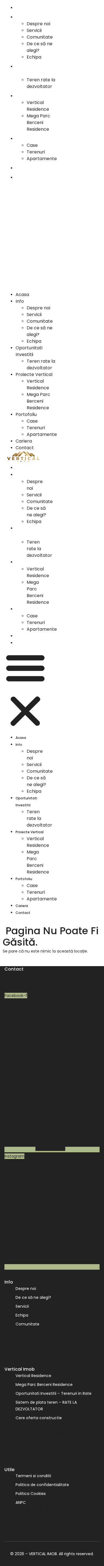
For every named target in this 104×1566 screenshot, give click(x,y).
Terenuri (36, 152)
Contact (25, 177)
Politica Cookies (31, 1493)
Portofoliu (26, 138)
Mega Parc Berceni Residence (38, 122)
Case (32, 145)
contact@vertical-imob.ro (29, 982)
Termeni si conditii (33, 1476)
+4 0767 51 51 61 (19, 989)
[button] (31, 236)
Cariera (24, 168)
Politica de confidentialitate (42, 1484)
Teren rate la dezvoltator (41, 83)
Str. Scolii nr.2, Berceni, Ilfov (30, 975)
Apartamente (42, 158)
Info (20, 17)
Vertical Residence (38, 105)
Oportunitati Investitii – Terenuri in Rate (54, 1393)
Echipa (34, 57)
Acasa (22, 7)
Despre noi (38, 24)
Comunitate (40, 37)
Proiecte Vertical (34, 96)
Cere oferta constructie (39, 1418)
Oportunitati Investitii (29, 69)
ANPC (21, 1502)
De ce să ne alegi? (36, 511)
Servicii (34, 30)
